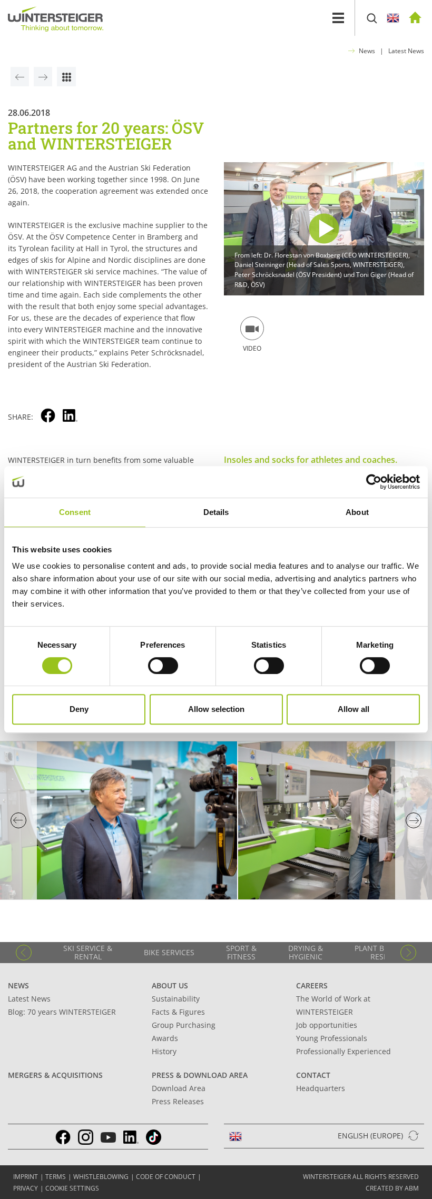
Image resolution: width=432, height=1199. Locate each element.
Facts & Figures (178, 1012)
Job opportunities (326, 1025)
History (164, 1051)
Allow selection (216, 709)
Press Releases (178, 1101)
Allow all (353, 709)
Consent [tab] (75, 512)
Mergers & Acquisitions (55, 1075)
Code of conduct (165, 1176)
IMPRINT (25, 1176)
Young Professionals (331, 1038)
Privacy (25, 1188)
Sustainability (176, 999)
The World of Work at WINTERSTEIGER (333, 1005)
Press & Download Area (200, 1075)
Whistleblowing (101, 1176)
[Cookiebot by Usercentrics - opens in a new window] (374, 482)
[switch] (163, 665)
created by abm (392, 1188)
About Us (170, 985)
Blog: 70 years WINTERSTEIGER (62, 1012)
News (367, 50)
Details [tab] (216, 512)
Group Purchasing (183, 1025)
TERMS (55, 1176)
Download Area (178, 1088)
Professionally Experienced (343, 1051)
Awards (165, 1038)
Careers (312, 985)
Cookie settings (72, 1188)
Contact (313, 1075)
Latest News (406, 50)
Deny (79, 709)
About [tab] (357, 512)
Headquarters (320, 1088)
